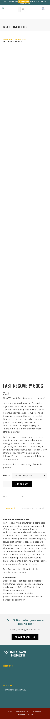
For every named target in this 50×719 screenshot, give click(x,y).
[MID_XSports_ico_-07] (9, 698)
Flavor (6, 475)
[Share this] (17, 497)
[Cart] (37, 9)
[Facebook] (10, 670)
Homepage (7, 39)
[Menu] (25, 16)
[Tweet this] (22, 497)
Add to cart (22, 484)
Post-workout (21, 39)
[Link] (31, 9)
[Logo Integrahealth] (8, 9)
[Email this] (11, 497)
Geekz (30, 715)
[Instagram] (4, 670)
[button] (45, 9)
